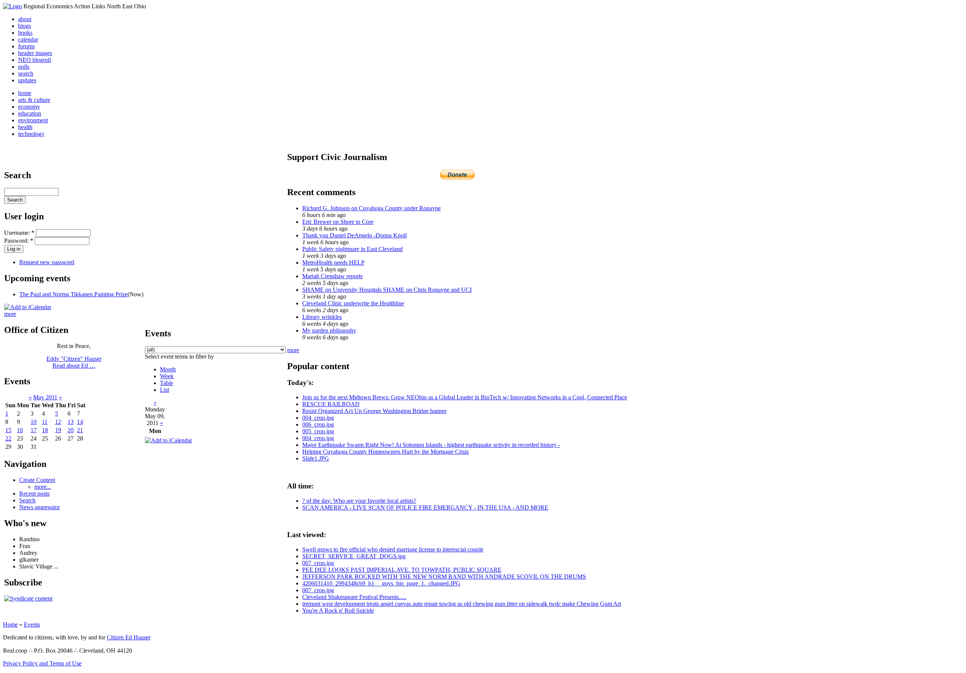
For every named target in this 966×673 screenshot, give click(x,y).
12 (58, 422)
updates (27, 80)
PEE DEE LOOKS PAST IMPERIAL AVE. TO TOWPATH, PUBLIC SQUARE (401, 570)
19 (58, 430)
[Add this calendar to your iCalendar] (27, 307)
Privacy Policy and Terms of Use (42, 663)
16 (20, 430)
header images (35, 53)
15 (8, 430)
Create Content (37, 480)
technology (31, 134)
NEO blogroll (34, 60)
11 (45, 422)
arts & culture (34, 100)
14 (80, 422)
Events (32, 624)
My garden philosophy (329, 330)
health (25, 127)
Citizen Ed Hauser (129, 637)
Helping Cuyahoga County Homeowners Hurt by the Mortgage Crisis (385, 451)
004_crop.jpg (318, 417)
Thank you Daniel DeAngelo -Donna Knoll (354, 235)
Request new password (46, 262)
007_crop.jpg (318, 563)
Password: (18, 240)
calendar (28, 39)
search (25, 73)
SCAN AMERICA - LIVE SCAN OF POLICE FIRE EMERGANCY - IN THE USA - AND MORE (425, 507)
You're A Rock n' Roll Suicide (338, 610)
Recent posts (34, 493)
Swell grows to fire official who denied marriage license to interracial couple (392, 549)
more (10, 314)
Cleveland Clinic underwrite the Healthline (353, 303)
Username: (19, 232)
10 (34, 422)
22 (8, 438)
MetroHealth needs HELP (333, 262)
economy (29, 106)
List (164, 390)
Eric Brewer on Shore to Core (338, 222)
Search (27, 500)
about (24, 19)
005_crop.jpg (318, 431)
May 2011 (45, 397)
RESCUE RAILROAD (331, 404)
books (25, 32)
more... (42, 487)
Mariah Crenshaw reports (332, 276)
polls (23, 66)
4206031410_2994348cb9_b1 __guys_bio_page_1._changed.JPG (381, 583)
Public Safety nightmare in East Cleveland (352, 249)
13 (71, 422)
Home (10, 624)
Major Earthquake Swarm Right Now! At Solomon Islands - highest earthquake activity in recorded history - (431, 445)
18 (45, 430)
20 (71, 430)
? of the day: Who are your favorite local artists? (359, 500)
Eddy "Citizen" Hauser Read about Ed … (74, 362)
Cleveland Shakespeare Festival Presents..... (354, 597)
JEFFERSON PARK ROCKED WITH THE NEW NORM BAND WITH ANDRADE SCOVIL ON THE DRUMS (444, 576)
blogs (24, 26)
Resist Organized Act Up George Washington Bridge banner (374, 411)
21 (80, 430)
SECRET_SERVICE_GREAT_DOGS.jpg (354, 556)
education (29, 113)
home (24, 93)
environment (33, 120)
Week (167, 376)
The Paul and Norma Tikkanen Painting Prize (73, 294)
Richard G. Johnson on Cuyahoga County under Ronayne (371, 208)
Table (166, 383)
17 (34, 430)
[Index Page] (12, 6)
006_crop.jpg (318, 424)
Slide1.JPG (315, 458)
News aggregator (39, 507)
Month (168, 369)
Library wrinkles (322, 317)
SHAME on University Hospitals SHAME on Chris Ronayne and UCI (387, 289)
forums (26, 46)
